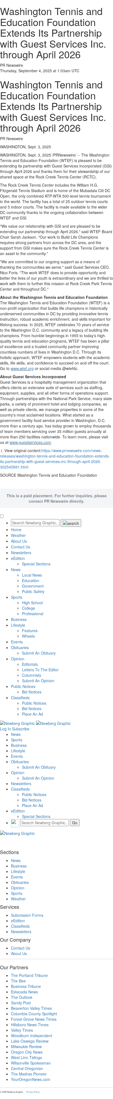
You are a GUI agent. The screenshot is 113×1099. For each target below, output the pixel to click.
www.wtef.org (22, 368)
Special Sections (36, 563)
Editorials (30, 664)
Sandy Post (21, 1002)
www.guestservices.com (30, 442)
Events (17, 641)
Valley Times (22, 1030)
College (28, 608)
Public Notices (23, 686)
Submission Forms (27, 915)
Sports (16, 597)
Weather (18, 535)
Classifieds (20, 697)
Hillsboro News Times (30, 1024)
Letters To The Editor (40, 669)
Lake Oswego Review (30, 1041)
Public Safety (33, 591)
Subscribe (20, 728)
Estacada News (24, 991)
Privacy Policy (33, 1091)
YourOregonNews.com (30, 1079)
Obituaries (20, 647)
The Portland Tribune (29, 975)
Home (16, 529)
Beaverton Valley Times (31, 1008)
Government (33, 586)
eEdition (18, 558)
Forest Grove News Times (33, 1019)
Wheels (28, 636)
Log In (5, 728)
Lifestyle (18, 625)
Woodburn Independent (31, 1035)
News (16, 569)
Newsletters (21, 552)
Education (30, 580)
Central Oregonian (27, 1068)
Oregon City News (27, 1052)
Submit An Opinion (38, 680)
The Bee (18, 981)
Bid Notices (31, 692)
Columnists (31, 675)
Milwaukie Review (26, 1046)
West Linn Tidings (26, 1057)
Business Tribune (26, 986)
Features (30, 630)
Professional (32, 613)
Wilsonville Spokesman (31, 1063)
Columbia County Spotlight (34, 1013)
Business (19, 619)
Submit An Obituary (39, 653)
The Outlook (21, 997)
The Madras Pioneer (29, 1074)
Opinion (17, 658)
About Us (19, 541)
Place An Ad (32, 714)
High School (32, 602)
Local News (32, 575)
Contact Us (20, 547)
